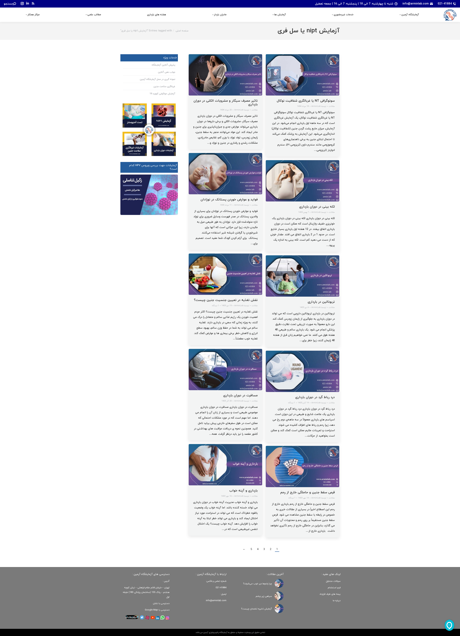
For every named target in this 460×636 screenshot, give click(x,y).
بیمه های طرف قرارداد (330, 594)
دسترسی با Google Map (157, 610)
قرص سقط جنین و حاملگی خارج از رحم (307, 492)
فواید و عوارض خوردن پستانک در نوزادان (229, 199)
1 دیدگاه (215, 305)
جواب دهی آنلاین (166, 72)
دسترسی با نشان (161, 603)
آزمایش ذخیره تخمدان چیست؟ (256, 609)
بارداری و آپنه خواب (243, 490)
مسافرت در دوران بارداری (240, 395)
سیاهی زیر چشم (264, 596)
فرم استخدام (334, 587)
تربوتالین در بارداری (321, 302)
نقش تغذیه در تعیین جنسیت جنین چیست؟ (226, 300)
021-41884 (445, 4)
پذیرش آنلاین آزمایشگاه (163, 65)
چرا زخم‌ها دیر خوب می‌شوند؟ (257, 583)
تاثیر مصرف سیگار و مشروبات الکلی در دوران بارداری (226, 103)
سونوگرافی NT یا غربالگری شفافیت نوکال (306, 101)
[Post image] (279, 583)
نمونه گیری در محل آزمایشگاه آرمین (157, 79)
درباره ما (337, 600)
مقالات (255, 109)
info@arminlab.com (415, 4)
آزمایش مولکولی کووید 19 (162, 93)
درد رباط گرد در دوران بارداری (315, 397)
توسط (241, 109)
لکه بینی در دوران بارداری (317, 207)
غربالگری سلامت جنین (164, 86)
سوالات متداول (333, 581)
